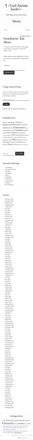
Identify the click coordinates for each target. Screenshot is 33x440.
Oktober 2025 (8, 203)
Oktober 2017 (8, 344)
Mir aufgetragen (9, 184)
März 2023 (8, 245)
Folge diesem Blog (12, 87)
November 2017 (9, 342)
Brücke (7, 175)
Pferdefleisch (8, 179)
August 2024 (8, 224)
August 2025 (8, 206)
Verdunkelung (8, 167)
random (5, 50)
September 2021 (9, 273)
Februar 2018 (8, 336)
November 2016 (9, 359)
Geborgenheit (14, 48)
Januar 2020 (8, 302)
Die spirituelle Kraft (10, 169)
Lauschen (5, 135)
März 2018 (8, 335)
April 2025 (8, 214)
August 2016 (8, 365)
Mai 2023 (7, 241)
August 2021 (8, 275)
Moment (27, 135)
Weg (9, 144)
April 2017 (8, 352)
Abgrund (5, 122)
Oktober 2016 (8, 361)
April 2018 (8, 333)
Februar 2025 (8, 216)
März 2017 (8, 354)
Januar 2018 (8, 338)
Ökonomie (17, 144)
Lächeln (21, 135)
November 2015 (9, 380)
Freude (5, 130)
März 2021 (8, 285)
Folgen (6, 104)
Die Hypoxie (8, 173)
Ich (18, 132)
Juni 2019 (7, 315)
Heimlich (28, 30)
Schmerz (24, 137)
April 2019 (8, 317)
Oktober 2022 (8, 248)
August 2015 (8, 386)
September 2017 (9, 346)
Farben (5, 30)
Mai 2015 (7, 392)
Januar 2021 (8, 289)
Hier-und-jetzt (12, 133)
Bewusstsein (16, 124)
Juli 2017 (7, 350)
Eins (11, 128)
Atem (17, 122)
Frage (26, 128)
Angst (13, 122)
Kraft (25, 132)
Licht (13, 135)
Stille (22, 140)
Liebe (17, 135)
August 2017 (8, 348)
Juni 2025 (7, 210)
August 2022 (8, 252)
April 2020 (8, 296)
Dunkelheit (6, 128)
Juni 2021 (7, 279)
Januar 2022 (8, 266)
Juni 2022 (7, 256)
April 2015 (8, 394)
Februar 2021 (8, 287)
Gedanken (19, 130)
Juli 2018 (7, 329)
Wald (24, 142)
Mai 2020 (7, 294)
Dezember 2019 (9, 304)
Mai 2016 (7, 369)
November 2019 (9, 306)
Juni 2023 (7, 239)
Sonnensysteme (9, 181)
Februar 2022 (8, 264)
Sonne (19, 140)
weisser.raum (9, 47)
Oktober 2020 (8, 291)
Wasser (5, 144)
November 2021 (9, 270)
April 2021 (8, 283)
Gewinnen (8, 171)
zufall (9, 50)
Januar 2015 (8, 400)
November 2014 (9, 403)
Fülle (12, 130)
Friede (9, 130)
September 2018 (9, 327)
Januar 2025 (8, 218)
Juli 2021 (7, 277)
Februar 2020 (8, 300)
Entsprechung (7, 48)
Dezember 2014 (9, 401)
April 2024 (8, 229)
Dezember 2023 (9, 235)
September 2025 (9, 204)
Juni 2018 (7, 331)
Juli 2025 (7, 208)
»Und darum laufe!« (18, 7)
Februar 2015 (8, 398)
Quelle (5, 137)
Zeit (13, 144)
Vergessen (7, 182)
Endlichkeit (8, 177)
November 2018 (9, 325)
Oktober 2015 (8, 382)
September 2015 (9, 384)
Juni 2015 (7, 390)
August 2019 (8, 312)
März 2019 (8, 319)
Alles (9, 122)
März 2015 (8, 396)
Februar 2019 (8, 321)
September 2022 (9, 250)
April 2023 (8, 243)
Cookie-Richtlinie (17, 432)
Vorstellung (19, 142)
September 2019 (9, 310)
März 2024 (8, 231)
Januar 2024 (8, 233)
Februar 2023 (8, 247)
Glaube (26, 130)
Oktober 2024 (8, 222)
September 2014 (9, 407)
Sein (10, 140)
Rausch (12, 137)
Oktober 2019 (8, 308)
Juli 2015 (7, 388)
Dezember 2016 (9, 357)
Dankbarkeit (24, 124)
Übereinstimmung (24, 144)
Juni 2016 (7, 367)
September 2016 (9, 363)
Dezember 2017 (9, 340)
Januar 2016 (8, 377)
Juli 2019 (7, 313)
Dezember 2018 (9, 323)
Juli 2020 (7, 292)
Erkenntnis (19, 127)
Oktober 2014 (8, 405)
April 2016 (8, 371)
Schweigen (5, 140)
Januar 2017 (8, 356)
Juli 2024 (7, 226)
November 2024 (9, 220)
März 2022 (8, 262)
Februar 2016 (8, 375)
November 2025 (9, 201)
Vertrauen (12, 142)
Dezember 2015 (9, 379)
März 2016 (8, 373)
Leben (9, 135)
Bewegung (25, 47)
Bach (21, 122)
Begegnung (7, 125)
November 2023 (9, 237)
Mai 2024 (7, 227)
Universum (6, 142)
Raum (9, 137)
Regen (16, 137)
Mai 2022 (7, 258)
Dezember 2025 (9, 199)
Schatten (20, 137)
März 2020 (8, 298)
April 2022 (8, 260)
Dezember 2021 (9, 268)
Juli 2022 (7, 254)
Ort (3, 137)
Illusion (21, 132)
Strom (25, 140)
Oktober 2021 (8, 271)
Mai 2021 (7, 281)
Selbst (13, 139)
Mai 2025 (7, 212)
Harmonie (5, 132)
